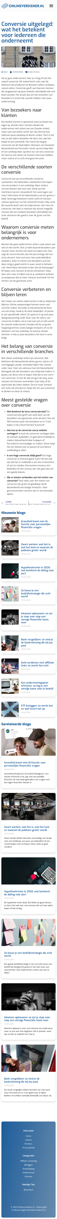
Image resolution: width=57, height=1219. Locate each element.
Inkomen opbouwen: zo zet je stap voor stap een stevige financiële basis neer (36, 618)
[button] (51, 6)
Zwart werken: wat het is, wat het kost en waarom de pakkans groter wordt (37, 547)
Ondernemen (34, 72)
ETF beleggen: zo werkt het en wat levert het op (37, 707)
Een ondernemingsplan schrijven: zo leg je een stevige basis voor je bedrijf (37, 685)
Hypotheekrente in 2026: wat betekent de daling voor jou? (37, 570)
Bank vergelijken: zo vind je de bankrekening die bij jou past (37, 642)
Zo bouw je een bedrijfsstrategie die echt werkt (35, 593)
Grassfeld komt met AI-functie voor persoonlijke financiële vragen (35, 524)
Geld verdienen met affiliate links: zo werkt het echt (37, 664)
